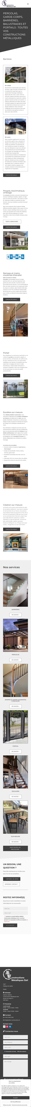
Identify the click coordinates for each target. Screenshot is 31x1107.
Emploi (4, 989)
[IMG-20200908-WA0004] (15, 397)
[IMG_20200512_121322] (15, 551)
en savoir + (15, 615)
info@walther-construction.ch (12, 1020)
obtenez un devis (12, 879)
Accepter (15, 1097)
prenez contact (12, 884)
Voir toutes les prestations (15, 848)
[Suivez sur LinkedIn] (10, 1026)
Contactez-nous (11, 175)
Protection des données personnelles (19, 1105)
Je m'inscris (10, 925)
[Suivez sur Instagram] (7, 1026)
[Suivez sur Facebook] (4, 1026)
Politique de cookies (7, 1105)
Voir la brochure (12, 221)
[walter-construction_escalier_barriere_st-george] (15, 488)
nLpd (4, 984)
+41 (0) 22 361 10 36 (8, 1017)
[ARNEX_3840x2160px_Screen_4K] (15, 249)
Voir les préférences (15, 1101)
